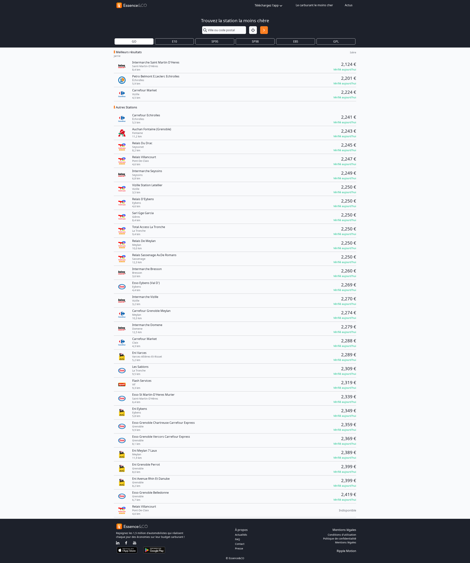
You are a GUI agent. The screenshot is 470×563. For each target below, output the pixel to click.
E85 (295, 41)
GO (134, 41)
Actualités (241, 534)
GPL (336, 41)
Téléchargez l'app (267, 5)
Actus (348, 5)
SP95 (215, 41)
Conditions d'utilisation (342, 534)
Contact (239, 544)
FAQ (237, 539)
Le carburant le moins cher (314, 5)
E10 (174, 41)
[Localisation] (253, 30)
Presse (239, 548)
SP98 (255, 41)
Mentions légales (345, 542)
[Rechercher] (264, 30)
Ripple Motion (346, 551)
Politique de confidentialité (339, 538)
